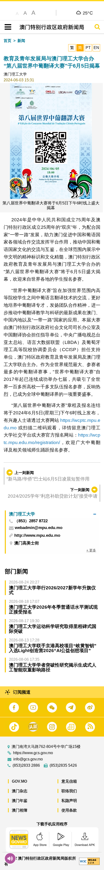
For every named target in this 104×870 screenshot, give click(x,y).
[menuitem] (52, 514)
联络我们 (69, 791)
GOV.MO (19, 781)
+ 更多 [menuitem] (91, 550)
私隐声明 (69, 801)
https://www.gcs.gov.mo (33, 753)
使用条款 (69, 810)
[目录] (7, 27)
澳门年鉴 (19, 801)
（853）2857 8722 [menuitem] (31, 521)
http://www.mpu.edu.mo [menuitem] (37, 535)
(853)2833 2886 (26, 765)
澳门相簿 (19, 810)
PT (88, 48)
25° (88, 12)
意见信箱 (69, 781)
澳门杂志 (19, 791)
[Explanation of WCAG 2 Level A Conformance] (89, 861)
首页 (7, 41)
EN (96, 48)
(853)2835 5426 (63, 765)
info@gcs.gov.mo (28, 759)
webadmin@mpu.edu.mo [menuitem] (38, 528)
